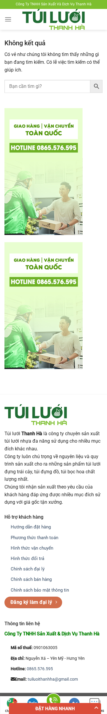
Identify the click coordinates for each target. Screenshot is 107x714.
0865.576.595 (40, 668)
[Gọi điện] (53, 701)
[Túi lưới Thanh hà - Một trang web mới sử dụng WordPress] (53, 19)
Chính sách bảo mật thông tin (40, 590)
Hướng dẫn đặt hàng (31, 527)
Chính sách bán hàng (31, 579)
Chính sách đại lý (28, 569)
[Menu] (8, 19)
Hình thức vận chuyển (32, 548)
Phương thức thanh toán (34, 537)
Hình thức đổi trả (27, 558)
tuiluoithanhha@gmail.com (53, 679)
